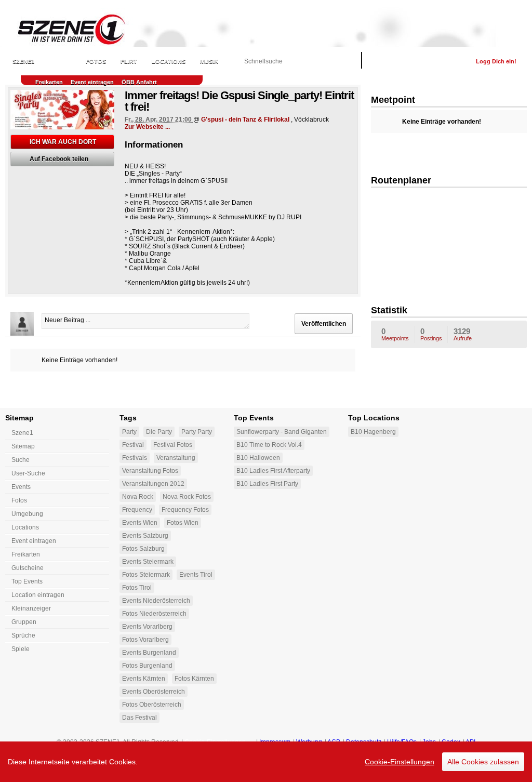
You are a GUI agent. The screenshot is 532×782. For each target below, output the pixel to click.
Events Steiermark (148, 561)
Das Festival (139, 717)
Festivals (134, 457)
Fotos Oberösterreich (151, 704)
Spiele (20, 649)
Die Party (159, 431)
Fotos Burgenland (147, 665)
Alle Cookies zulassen (483, 762)
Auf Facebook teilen (59, 159)
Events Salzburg (145, 535)
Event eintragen (92, 82)
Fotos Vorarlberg (145, 639)
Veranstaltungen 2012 (153, 483)
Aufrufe (463, 334)
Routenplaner (401, 180)
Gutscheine (27, 568)
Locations (168, 61)
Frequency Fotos (185, 509)
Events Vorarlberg (147, 626)
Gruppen (23, 622)
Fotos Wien (182, 522)
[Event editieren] (107, 96)
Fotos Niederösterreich (154, 613)
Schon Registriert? (434, 61)
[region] (266, 761)
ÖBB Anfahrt (139, 82)
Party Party (196, 431)
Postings (431, 334)
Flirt (129, 61)
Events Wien (139, 522)
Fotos (96, 61)
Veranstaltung (175, 457)
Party (129, 431)
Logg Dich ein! (496, 61)
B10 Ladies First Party (267, 483)
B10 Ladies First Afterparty (273, 470)
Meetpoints (395, 334)
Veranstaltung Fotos (150, 470)
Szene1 (22, 432)
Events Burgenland (149, 652)
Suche (20, 459)
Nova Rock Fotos (187, 496)
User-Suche (28, 473)
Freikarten (49, 82)
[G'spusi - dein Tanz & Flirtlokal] (449, 243)
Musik (209, 61)
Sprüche (23, 635)
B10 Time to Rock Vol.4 (269, 444)
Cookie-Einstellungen (399, 762)
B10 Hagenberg (373, 431)
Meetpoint (393, 100)
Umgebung (27, 514)
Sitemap (23, 446)
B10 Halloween (258, 457)
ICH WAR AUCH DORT (63, 141)
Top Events (27, 581)
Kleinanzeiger (31, 608)
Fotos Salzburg (143, 548)
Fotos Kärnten (194, 678)
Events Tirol (195, 574)
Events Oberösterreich (153, 691)
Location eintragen (37, 595)
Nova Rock (137, 496)
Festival (133, 444)
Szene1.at (66, 28)
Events (60, 61)
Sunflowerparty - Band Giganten (281, 431)
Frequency (137, 509)
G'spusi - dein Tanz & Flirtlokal (245, 119)
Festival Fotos (172, 444)
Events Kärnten (143, 678)
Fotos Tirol (137, 587)
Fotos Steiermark (146, 574)
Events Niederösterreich (156, 600)
